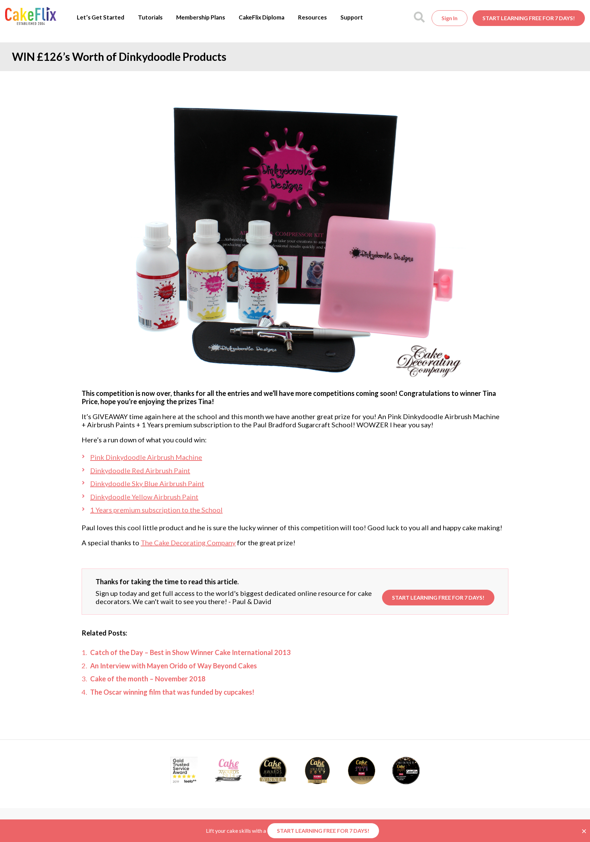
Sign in (449, 18)
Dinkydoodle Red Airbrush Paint (140, 470)
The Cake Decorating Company (188, 542)
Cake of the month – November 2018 (148, 678)
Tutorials (150, 17)
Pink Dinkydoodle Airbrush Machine (146, 457)
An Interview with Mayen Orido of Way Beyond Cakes (173, 665)
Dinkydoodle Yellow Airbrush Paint (144, 497)
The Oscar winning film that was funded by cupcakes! (172, 692)
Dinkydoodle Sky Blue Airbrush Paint (147, 483)
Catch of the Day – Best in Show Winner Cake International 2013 (190, 652)
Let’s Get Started (100, 17)
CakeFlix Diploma (261, 17)
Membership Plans (200, 17)
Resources (312, 17)
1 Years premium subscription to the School (156, 510)
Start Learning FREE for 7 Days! (528, 18)
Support (351, 17)
